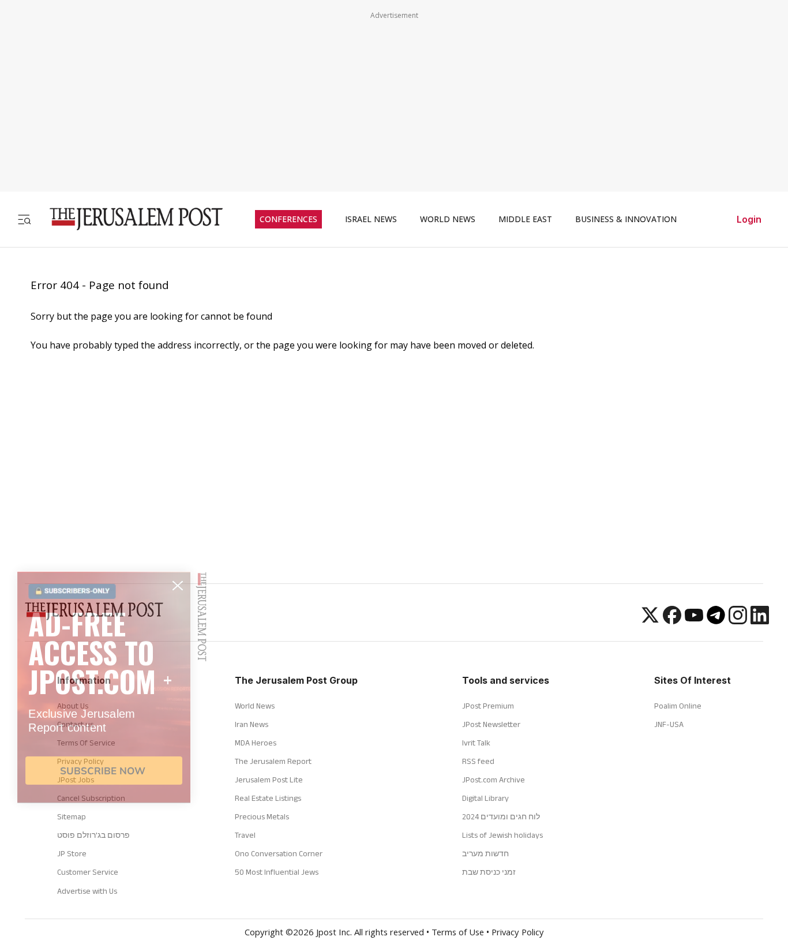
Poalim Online (677, 705)
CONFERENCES (288, 219)
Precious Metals (262, 816)
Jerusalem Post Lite (269, 779)
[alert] (103, 803)
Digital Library (485, 798)
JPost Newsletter (491, 724)
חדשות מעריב (485, 853)
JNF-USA (669, 724)
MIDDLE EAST (525, 219)
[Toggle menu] (24, 219)
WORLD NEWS (447, 219)
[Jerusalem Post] (129, 219)
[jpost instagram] (738, 620)
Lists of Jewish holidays (502, 835)
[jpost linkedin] (760, 620)
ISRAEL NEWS (371, 219)
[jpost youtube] (694, 620)
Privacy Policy (517, 933)
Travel (245, 835)
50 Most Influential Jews (276, 871)
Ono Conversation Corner (278, 853)
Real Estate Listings (268, 798)
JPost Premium (488, 705)
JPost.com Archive (493, 779)
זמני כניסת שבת (489, 871)
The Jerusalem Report (273, 761)
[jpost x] (650, 620)
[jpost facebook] (672, 620)
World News (255, 705)
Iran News (251, 724)
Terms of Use (457, 933)
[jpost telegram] (716, 620)
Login (749, 219)
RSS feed (478, 761)
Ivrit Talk (476, 742)
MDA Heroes (255, 742)
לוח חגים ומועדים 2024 (501, 816)
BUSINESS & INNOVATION (626, 219)
